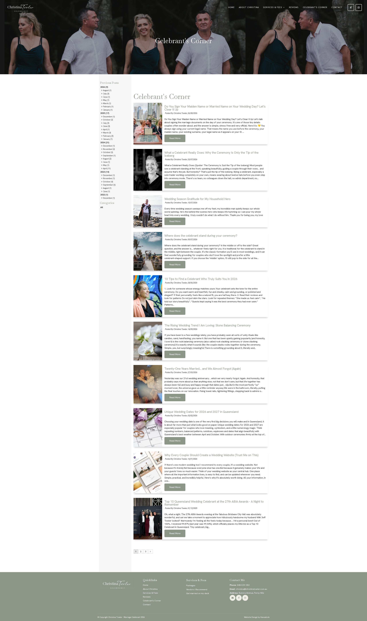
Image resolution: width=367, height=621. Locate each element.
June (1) (106, 97)
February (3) (108, 136)
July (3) (106, 93)
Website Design (250, 617)
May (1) (106, 100)
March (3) (107, 132)
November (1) (109, 178)
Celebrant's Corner (315, 7)
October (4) (108, 181)
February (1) (108, 106)
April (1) (106, 129)
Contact (337, 7)
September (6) (109, 185)
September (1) (109, 155)
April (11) (106, 168)
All (101, 207)
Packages (190, 585)
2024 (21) (104, 142)
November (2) (109, 149)
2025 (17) (104, 113)
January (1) (107, 110)
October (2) (108, 120)
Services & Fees (272, 7)
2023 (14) (104, 172)
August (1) (107, 90)
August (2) (107, 159)
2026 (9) (104, 87)
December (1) (109, 116)
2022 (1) (104, 194)
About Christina (249, 7)
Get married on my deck (197, 593)
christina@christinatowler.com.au (248, 589)
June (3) (106, 126)
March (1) (107, 103)
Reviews (294, 7)
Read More (174, 138)
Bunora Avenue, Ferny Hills (247, 593)
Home (231, 7)
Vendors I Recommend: (197, 589)
